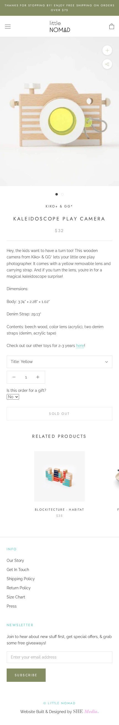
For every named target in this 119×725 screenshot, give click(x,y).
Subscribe (26, 675)
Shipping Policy (21, 579)
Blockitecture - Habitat (59, 509)
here (80, 345)
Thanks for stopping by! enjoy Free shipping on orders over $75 (60, 7)
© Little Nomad (59, 703)
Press (12, 606)
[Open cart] (111, 26)
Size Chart (16, 597)
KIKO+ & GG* (59, 206)
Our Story (15, 560)
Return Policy (19, 588)
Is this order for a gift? (26, 390)
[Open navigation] (8, 26)
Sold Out (59, 413)
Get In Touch (18, 569)
